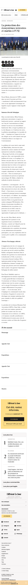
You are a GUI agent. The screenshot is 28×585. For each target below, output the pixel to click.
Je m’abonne (14, 419)
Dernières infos (7, 15)
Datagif (7, 578)
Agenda (4, 21)
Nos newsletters (6, 505)
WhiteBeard (12, 580)
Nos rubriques (5, 501)
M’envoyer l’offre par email (14, 424)
